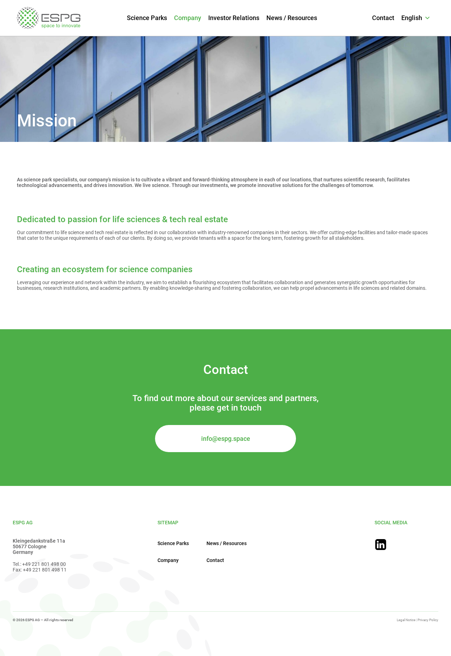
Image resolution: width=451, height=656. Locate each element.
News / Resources (291, 17)
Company (187, 17)
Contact (383, 17)
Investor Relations (233, 17)
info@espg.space (225, 438)
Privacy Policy (428, 620)
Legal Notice (406, 620)
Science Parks (147, 17)
